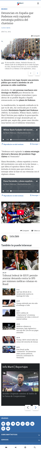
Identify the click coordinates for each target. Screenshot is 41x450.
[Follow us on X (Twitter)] (8, 424)
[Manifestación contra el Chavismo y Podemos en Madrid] (20, 49)
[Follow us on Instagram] (27, 424)
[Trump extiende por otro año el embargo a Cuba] (9, 303)
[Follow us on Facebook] (3, 424)
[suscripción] (8, 429)
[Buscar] (35, 447)
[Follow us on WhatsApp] (23, 424)
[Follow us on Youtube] (18, 424)
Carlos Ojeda (5, 28)
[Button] (35, 36)
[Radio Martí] (16, 447)
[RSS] (32, 424)
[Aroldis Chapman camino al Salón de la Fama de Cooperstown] (20, 381)
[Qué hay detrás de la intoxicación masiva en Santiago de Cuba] (9, 291)
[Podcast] (25, 447)
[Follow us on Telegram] (13, 424)
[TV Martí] (6, 447)
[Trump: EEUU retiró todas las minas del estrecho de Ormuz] (9, 339)
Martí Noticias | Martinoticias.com (18, 133)
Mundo (4, 9)
